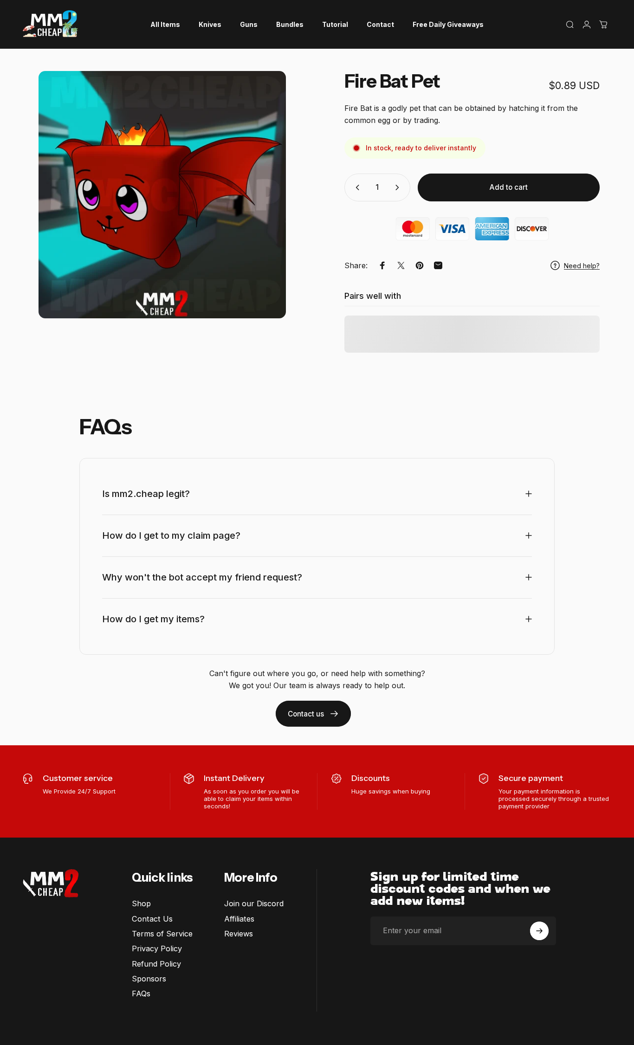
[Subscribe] (539, 931)
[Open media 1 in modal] (162, 194)
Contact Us (152, 918)
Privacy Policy (157, 948)
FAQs (141, 993)
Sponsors (149, 978)
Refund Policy (156, 963)
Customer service (78, 778)
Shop (141, 903)
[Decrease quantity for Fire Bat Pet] (355, 187)
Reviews (238, 933)
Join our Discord (254, 903)
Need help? (582, 266)
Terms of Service (162, 933)
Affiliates (239, 918)
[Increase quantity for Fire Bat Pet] (399, 187)
